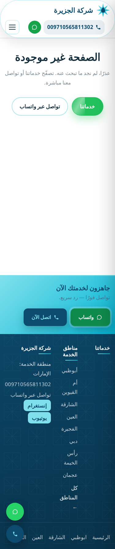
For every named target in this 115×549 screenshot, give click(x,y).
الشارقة (69, 404)
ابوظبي (79, 537)
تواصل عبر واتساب (40, 105)
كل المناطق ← (69, 497)
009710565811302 (28, 384)
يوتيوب (39, 417)
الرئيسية (101, 537)
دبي (73, 440)
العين (72, 416)
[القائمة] (12, 27)
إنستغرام (37, 405)
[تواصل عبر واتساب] (34, 27)
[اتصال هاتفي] (15, 534)
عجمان (70, 474)
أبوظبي (70, 370)
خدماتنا (87, 105)
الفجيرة (69, 428)
